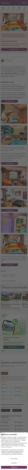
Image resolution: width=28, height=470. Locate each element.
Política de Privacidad (6, 447)
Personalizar (14, 463)
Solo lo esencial (14, 458)
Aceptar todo (14, 467)
